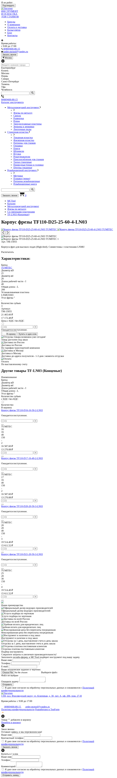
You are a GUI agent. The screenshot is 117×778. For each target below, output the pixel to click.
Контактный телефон (12, 738)
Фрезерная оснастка (23, 140)
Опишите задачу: (10, 681)
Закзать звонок (9, 54)
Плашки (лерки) (21, 178)
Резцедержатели (21, 156)
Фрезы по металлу (22, 113)
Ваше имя (6, 735)
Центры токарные (22, 167)
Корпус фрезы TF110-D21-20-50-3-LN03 (22, 554)
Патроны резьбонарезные (26, 181)
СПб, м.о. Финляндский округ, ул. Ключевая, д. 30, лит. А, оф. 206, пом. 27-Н (41, 696)
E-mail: (4, 666)
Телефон (5, 760)
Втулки (17, 154)
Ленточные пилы (22, 129)
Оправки (18, 145)
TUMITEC (6, 267)
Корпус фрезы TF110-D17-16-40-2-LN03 (22, 458)
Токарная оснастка (23, 137)
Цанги (16, 148)
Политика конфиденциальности (18, 709)
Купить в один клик (28, 334)
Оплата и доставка (17, 27)
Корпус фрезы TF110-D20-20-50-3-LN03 (22, 506)
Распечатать (7, 252)
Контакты (12, 35)
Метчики (18, 175)
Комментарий (8, 766)
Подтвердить (8, 5)
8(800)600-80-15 (9, 99)
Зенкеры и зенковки (23, 126)
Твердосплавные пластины (27, 124)
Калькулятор (13, 30)
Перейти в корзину (11, 722)
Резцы (16, 121)
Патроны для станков (24, 143)
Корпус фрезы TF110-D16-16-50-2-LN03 (22, 410)
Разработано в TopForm (47, 709)
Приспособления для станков (28, 159)
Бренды (11, 22)
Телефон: (6, 663)
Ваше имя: (6, 660)
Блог (9, 32)
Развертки (18, 118)
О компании (13, 24)
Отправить (7, 684)
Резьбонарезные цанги (25, 184)
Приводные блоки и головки (28, 165)
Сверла (17, 115)
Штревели (18, 151)
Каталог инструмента (12, 102)
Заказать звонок (9, 195)
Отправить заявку (10, 775)
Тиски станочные (22, 162)
